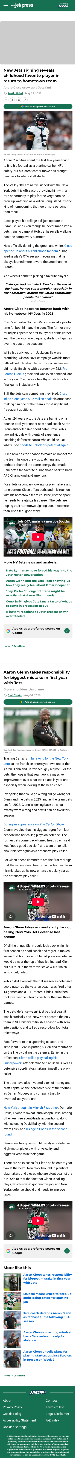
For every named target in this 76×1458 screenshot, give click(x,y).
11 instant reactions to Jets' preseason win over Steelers (37, 614)
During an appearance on (34, 824)
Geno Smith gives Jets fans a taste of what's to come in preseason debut (39, 603)
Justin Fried (15, 93)
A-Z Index (52, 1420)
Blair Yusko (15, 695)
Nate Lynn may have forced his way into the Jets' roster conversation (39, 572)
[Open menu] (6, 5)
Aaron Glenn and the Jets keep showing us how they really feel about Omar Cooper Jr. (38, 583)
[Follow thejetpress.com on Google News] (67, 630)
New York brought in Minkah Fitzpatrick (31, 1107)
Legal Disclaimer (57, 1414)
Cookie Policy (12, 1414)
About (7, 1400)
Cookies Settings (15, 1427)
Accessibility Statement (19, 1420)
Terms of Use (55, 1407)
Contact (51, 1400)
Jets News (19, 646)
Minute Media (20, 1436)
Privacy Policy (12, 1407)
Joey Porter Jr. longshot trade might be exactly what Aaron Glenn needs (35, 593)
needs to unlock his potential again (44, 445)
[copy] (25, 99)
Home (7, 646)
